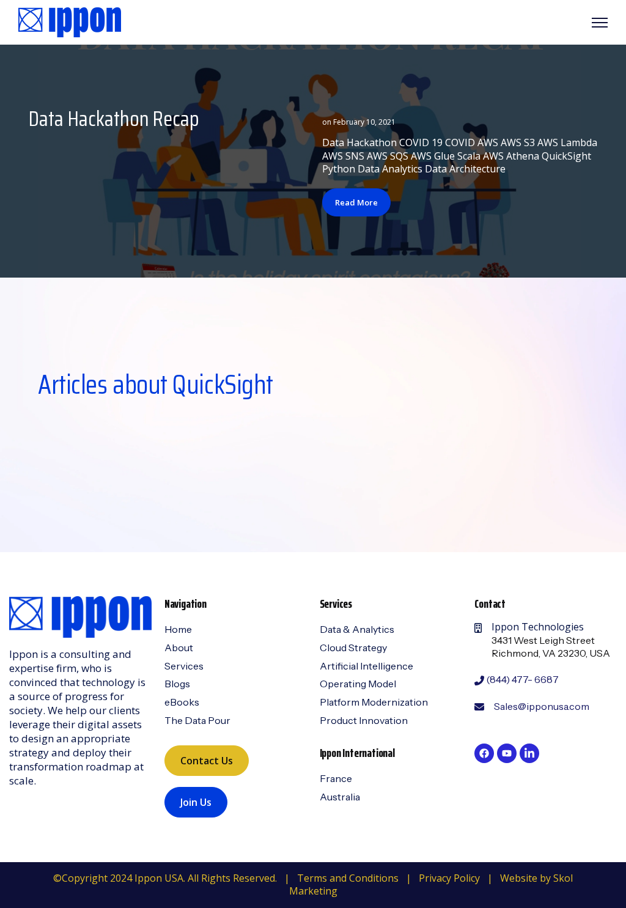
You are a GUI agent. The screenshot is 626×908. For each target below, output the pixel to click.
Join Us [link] (196, 802)
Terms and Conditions (348, 878)
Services (184, 666)
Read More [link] (356, 202)
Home (178, 629)
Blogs (177, 683)
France (336, 778)
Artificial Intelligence (366, 666)
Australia (340, 797)
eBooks (181, 702)
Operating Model (358, 683)
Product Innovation (364, 720)
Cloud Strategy (353, 647)
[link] (69, 21)
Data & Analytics (357, 629)
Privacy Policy (449, 878)
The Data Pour (197, 720)
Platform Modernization (374, 702)
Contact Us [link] (206, 760)
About (178, 647)
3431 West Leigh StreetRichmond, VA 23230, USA (551, 647)
